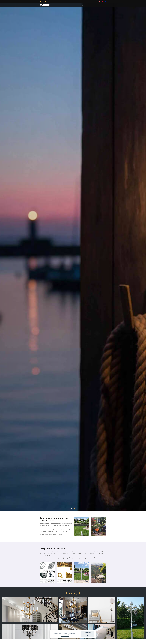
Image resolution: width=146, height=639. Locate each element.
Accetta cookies (88, 632)
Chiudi (88, 635)
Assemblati (72, 5)
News (100, 5)
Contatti (104, 5)
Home (66, 5)
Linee (77, 5)
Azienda (89, 5)
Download (95, 5)
